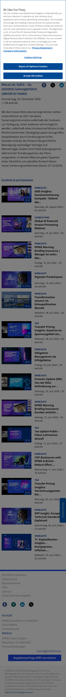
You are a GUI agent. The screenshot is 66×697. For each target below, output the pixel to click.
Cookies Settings (33, 57)
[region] (33, 41)
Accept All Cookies (33, 75)
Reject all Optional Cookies (33, 66)
